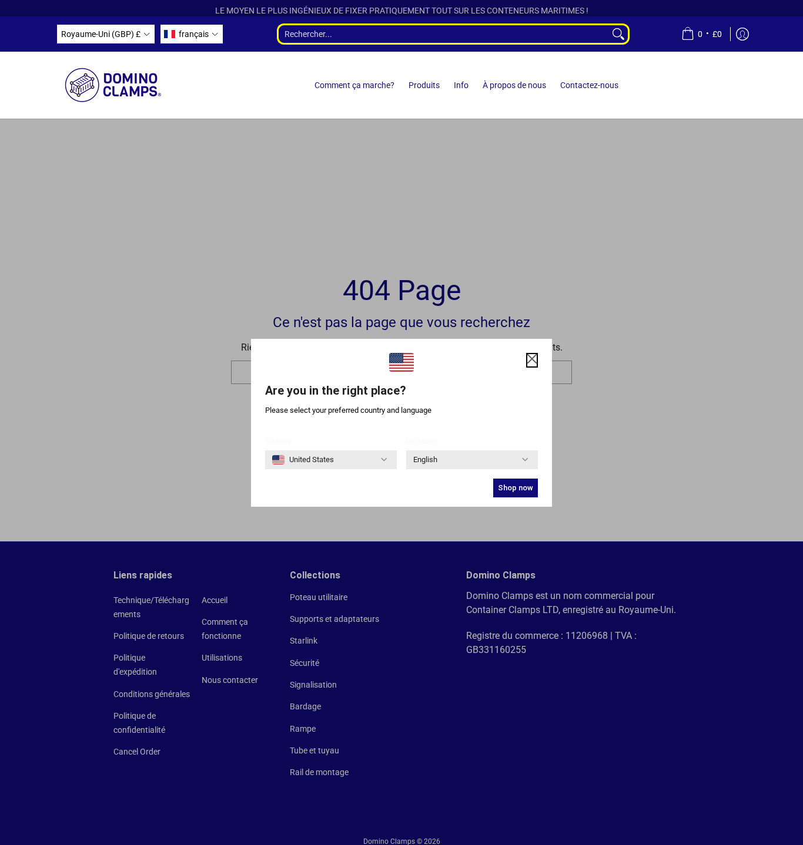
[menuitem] (701, 34)
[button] (106, 34)
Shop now (515, 487)
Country (277, 441)
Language (422, 441)
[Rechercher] (619, 34)
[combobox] (443, 34)
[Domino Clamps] (113, 85)
